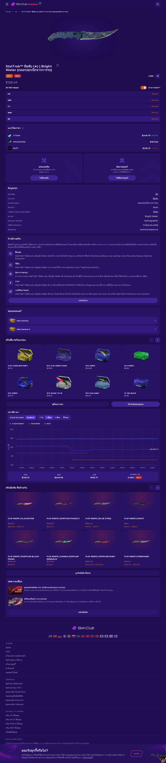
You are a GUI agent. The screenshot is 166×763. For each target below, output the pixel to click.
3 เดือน (57, 417)
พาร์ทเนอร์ (10, 668)
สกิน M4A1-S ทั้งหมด (14, 724)
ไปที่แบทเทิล (44, 178)
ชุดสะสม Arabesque (14, 683)
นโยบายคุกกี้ (11, 664)
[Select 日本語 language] (101, 636)
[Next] (157, 340)
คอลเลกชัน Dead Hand (15, 692)
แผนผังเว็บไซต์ (11, 672)
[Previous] (151, 340)
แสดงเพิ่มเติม (83, 612)
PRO (8, 652)
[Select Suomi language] (115, 636)
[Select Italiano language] (69, 636)
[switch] (143, 87)
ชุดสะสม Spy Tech (13, 688)
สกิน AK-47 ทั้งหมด (13, 719)
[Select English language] (50, 636)
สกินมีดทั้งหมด (11, 732)
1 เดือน (48, 417)
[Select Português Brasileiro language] (78, 636)
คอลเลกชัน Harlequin (15, 704)
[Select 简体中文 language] (92, 636)
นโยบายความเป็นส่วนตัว (16, 656)
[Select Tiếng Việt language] (87, 636)
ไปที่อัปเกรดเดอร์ (122, 178)
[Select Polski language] (73, 636)
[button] (25, 511)
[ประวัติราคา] (23, 128)
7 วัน (41, 417)
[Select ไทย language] (111, 636)
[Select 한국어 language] (106, 636)
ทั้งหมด (65, 417)
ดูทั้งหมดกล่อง (57, 404)
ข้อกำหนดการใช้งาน (14, 660)
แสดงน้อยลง (83, 300)
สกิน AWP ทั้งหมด (13, 728)
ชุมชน (8, 647)
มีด (16, 12)
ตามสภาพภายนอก (17, 417)
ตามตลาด (30, 417)
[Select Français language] (64, 636)
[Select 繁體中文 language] (97, 636)
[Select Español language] (55, 636)
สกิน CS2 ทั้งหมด (12, 715)
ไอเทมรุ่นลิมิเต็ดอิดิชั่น (14, 696)
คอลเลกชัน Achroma (14, 700)
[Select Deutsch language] (59, 636)
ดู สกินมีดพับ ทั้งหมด (83, 573)
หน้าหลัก (8, 12)
